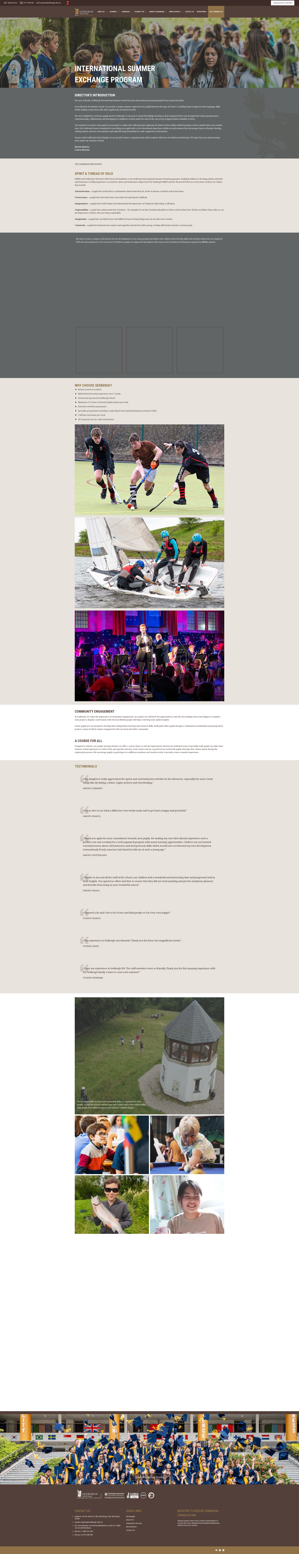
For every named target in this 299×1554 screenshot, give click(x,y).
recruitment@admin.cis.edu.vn (102, 1525)
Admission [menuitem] (125, 12)
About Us (130, 1520)
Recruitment (131, 1527)
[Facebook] (216, 1550)
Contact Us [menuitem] (189, 12)
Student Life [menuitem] (139, 12)
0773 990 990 (28, 3)
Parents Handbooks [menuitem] (156, 12)
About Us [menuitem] (101, 12)
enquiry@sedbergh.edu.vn (50, 3)
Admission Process (134, 1523)
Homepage (130, 1516)
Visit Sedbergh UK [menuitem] (215, 12)
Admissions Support (282, 3)
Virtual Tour (12, 3)
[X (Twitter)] (220, 1550)
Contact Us (130, 1530)
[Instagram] (223, 1550)
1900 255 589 (87, 1531)
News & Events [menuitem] (174, 12)
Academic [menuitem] (113, 12)
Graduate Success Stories (149, 1477)
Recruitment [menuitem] (201, 12)
